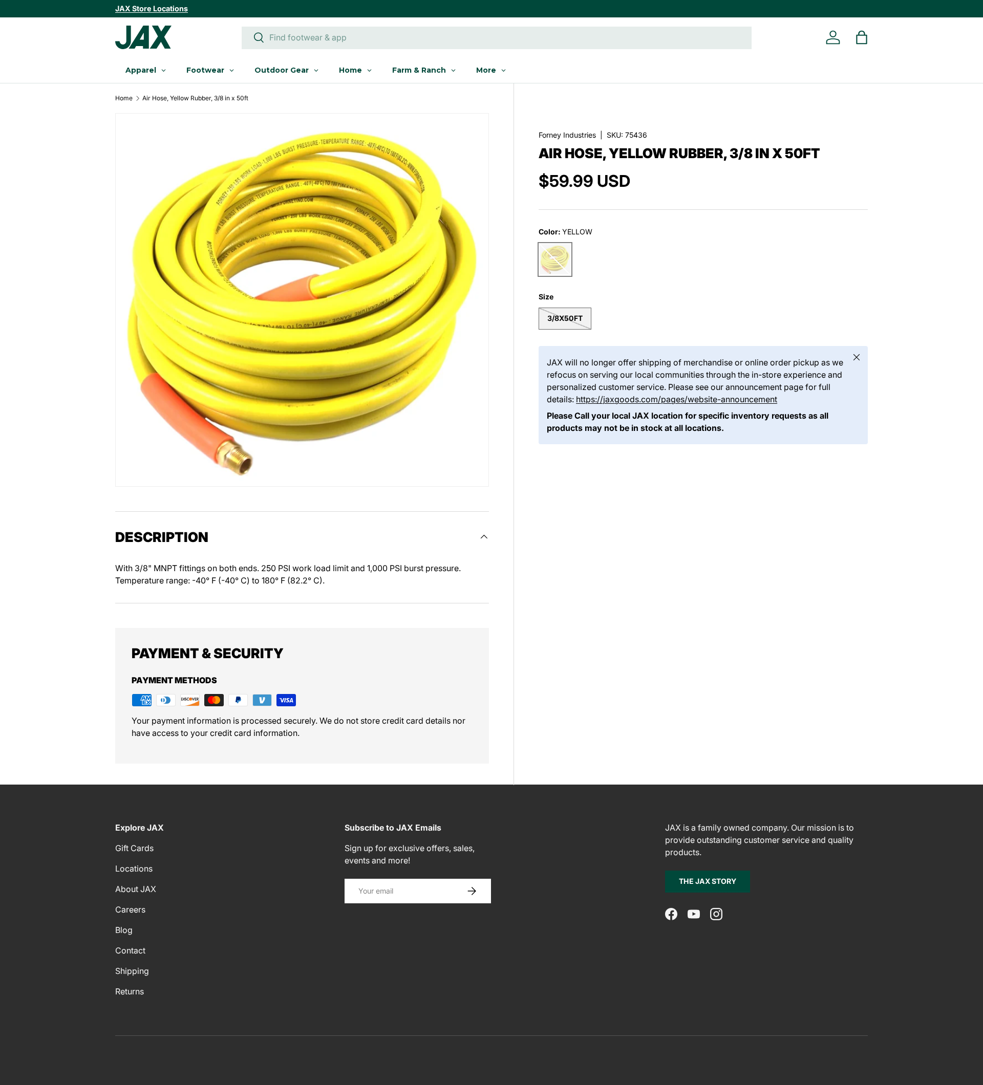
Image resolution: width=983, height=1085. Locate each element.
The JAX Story (707, 881)
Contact (130, 950)
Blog (124, 930)
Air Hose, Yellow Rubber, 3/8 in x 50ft (195, 98)
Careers (130, 909)
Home (124, 98)
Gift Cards (134, 848)
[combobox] (497, 37)
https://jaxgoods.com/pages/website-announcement (676, 399)
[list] (302, 300)
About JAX (135, 889)
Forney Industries (567, 135)
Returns (129, 991)
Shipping (132, 971)
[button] (861, 37)
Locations (134, 868)
